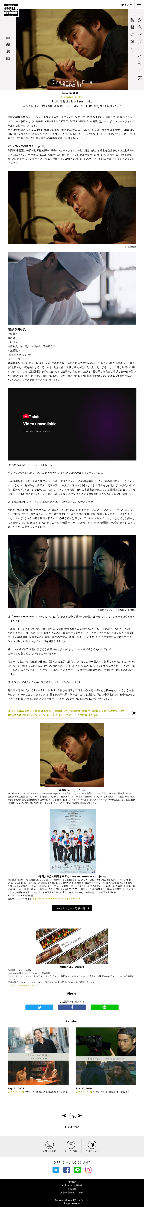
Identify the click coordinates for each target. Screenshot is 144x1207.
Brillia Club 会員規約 (71, 1185)
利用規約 (72, 1181)
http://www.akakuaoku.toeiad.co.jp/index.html (56, 898)
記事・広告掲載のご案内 (71, 1192)
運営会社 (72, 1188)
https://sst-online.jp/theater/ (22, 985)
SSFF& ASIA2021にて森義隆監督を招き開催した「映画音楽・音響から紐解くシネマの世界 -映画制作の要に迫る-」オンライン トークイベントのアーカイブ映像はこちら (66, 713)
